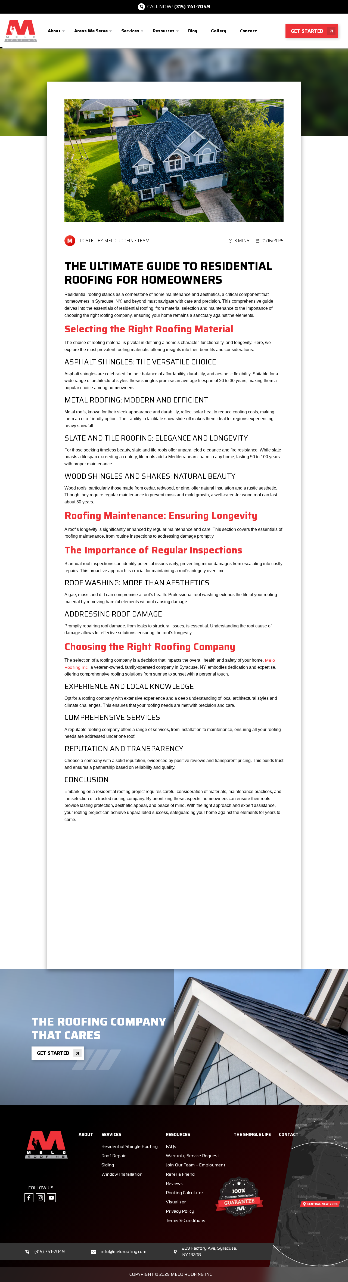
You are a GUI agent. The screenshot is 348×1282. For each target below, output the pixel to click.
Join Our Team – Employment (195, 1165)
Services (130, 30)
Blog (192, 30)
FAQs (171, 1146)
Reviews (174, 1183)
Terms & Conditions (185, 1220)
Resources (164, 30)
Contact (248, 30)
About (54, 30)
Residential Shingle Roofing (129, 1146)
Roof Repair (113, 1155)
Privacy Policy (180, 1211)
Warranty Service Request (192, 1155)
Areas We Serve (91, 30)
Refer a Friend (180, 1174)
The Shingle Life (252, 1134)
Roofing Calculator (184, 1192)
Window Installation (121, 1174)
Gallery (218, 30)
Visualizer (176, 1202)
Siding (107, 1165)
